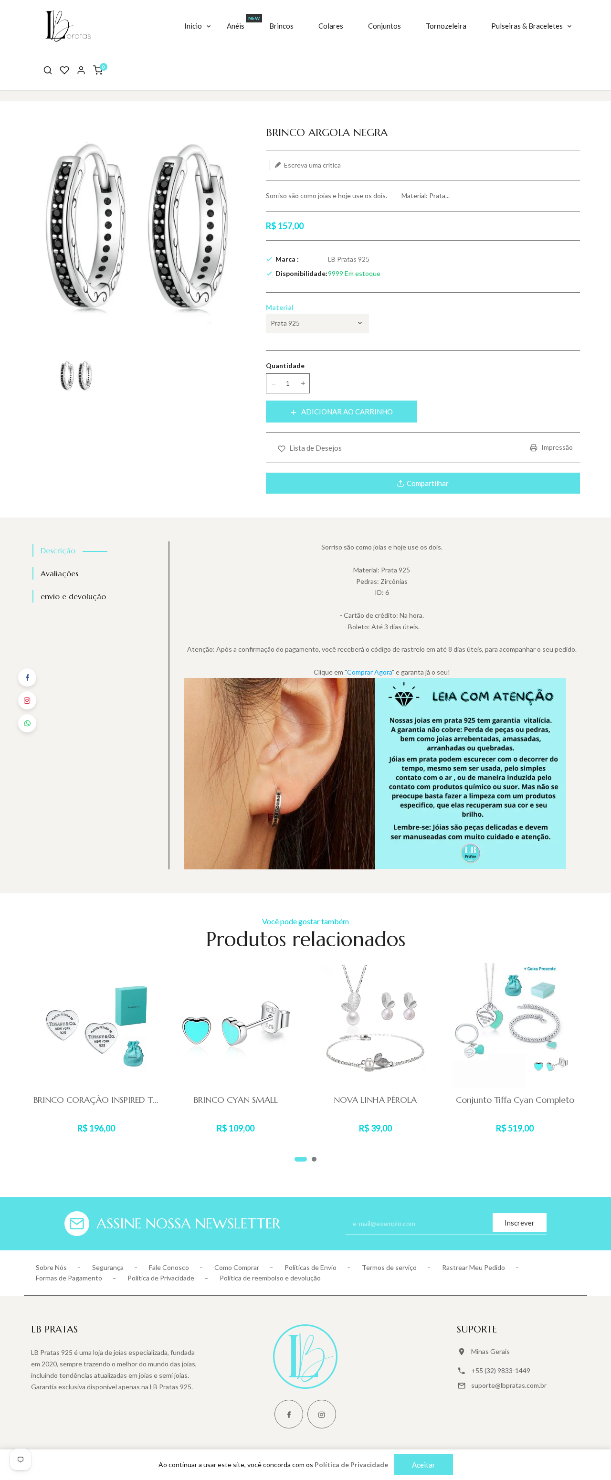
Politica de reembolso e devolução (270, 1278)
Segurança (108, 1267)
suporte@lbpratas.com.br (509, 1385)
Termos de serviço (389, 1267)
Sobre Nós (51, 1267)
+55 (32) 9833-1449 (500, 1370)
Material (280, 307)
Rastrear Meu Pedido (473, 1267)
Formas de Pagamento (69, 1278)
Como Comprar (236, 1267)
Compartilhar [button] (428, 483)
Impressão (556, 447)
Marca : (287, 259)
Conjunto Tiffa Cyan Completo (515, 1100)
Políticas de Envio (310, 1267)
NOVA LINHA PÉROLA (375, 1100)
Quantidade (285, 365)
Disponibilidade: (301, 273)
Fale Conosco (169, 1267)
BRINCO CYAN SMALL (236, 1100)
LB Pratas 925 (348, 259)
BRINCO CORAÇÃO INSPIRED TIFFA (96, 1100)
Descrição (58, 550)
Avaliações (59, 573)
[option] (76, 377)
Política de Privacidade (160, 1278)
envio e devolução (73, 596)
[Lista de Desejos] (64, 70)
